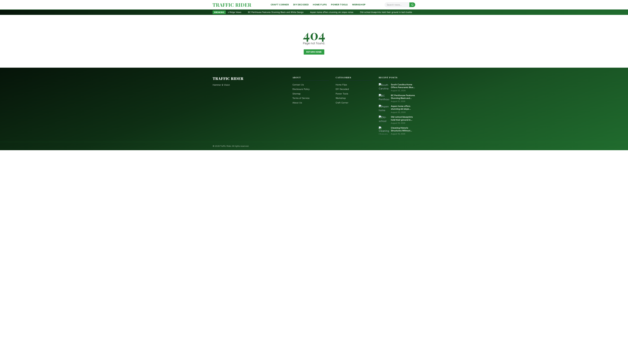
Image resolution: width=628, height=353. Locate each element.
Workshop (359, 4)
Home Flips (320, 4)
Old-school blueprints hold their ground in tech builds (347, 12)
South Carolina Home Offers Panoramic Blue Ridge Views (402, 86)
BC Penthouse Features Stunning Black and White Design (236, 12)
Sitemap (296, 93)
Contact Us (298, 84)
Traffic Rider (232, 4)
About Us (297, 102)
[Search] (412, 4)
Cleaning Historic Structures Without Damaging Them (406, 12)
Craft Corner (280, 4)
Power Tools (339, 4)
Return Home (314, 52)
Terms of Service (301, 98)
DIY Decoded (301, 4)
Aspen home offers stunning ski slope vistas (292, 12)
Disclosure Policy (301, 89)
